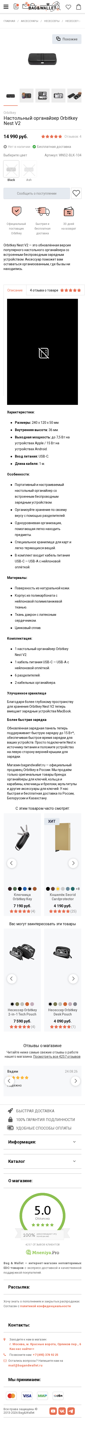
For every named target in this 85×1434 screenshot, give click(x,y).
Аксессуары (29, 21)
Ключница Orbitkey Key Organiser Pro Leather (22, 897)
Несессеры (52, 21)
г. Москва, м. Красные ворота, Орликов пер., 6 (45, 1344)
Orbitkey (10, 113)
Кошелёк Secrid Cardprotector (63, 897)
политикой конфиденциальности (45, 1306)
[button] (12, 863)
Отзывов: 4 (72, 136)
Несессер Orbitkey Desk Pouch (62, 1012)
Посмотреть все (57, 1056)
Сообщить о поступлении (36, 193)
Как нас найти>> (21, 1349)
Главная (9, 21)
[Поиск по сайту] (59, 8)
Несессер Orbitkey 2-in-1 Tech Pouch (22, 1012)
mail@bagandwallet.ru (25, 1365)
